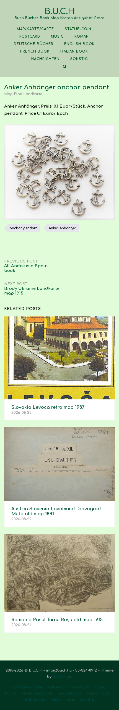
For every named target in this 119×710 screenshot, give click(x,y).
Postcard (29, 36)
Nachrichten (45, 59)
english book (79, 44)
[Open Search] (64, 66)
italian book (74, 51)
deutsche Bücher (33, 44)
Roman (81, 36)
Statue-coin (78, 29)
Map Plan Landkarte (23, 94)
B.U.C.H (60, 11)
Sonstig (79, 59)
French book (35, 51)
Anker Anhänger (62, 228)
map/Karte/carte (35, 29)
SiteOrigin (62, 677)
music (57, 36)
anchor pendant (24, 228)
